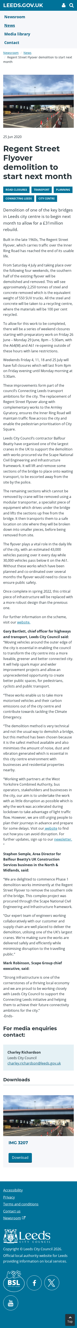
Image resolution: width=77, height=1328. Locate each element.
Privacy (9, 1197)
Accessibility (13, 1190)
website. (23, 622)
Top (70, 1321)
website (50, 828)
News (27, 53)
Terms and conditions (20, 1204)
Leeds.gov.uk (23, 6)
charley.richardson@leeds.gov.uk (34, 1063)
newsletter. (63, 839)
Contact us (12, 1211)
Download (20, 1157)
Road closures (16, 190)
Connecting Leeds (19, 198)
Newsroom (11, 53)
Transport (41, 190)
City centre (46, 198)
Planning (63, 190)
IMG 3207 (18, 1142)
